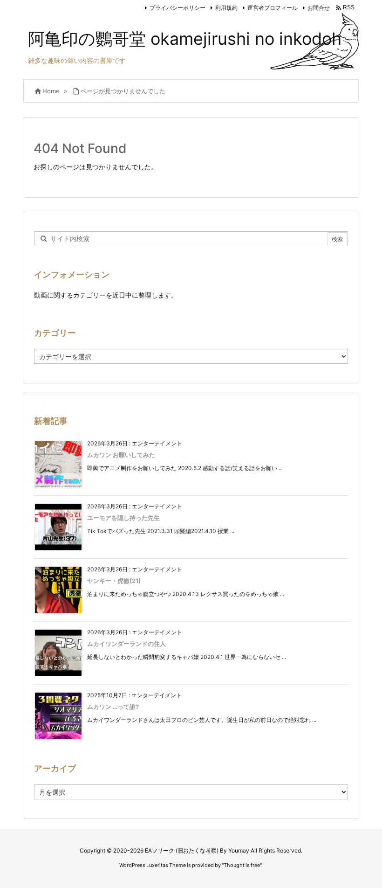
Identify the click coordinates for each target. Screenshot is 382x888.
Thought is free (242, 865)
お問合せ (318, 7)
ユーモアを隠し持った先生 (123, 517)
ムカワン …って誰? (113, 706)
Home (51, 91)
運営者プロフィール (272, 7)
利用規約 (226, 7)
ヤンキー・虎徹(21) (114, 580)
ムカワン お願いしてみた (121, 454)
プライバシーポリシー (177, 7)
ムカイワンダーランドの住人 (126, 643)
